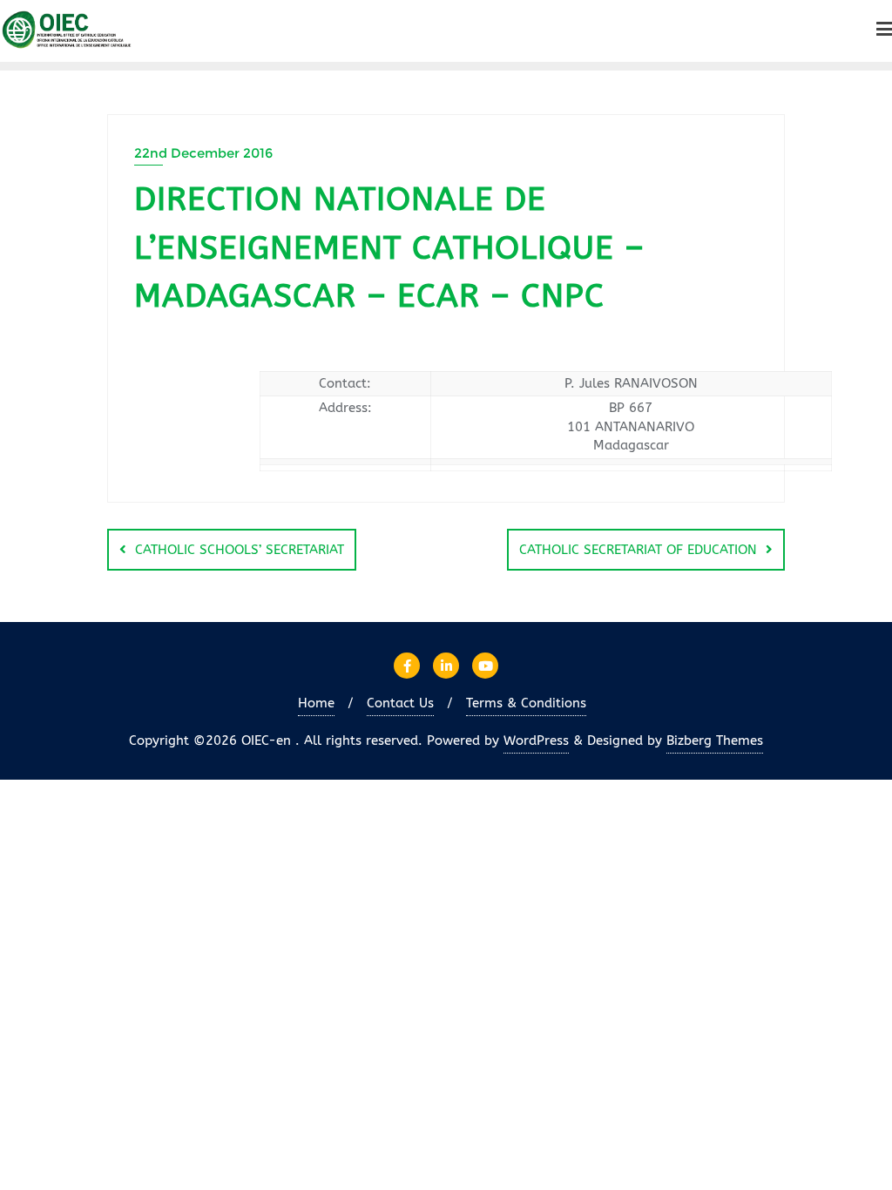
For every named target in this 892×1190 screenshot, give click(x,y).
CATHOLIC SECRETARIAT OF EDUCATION (638, 550)
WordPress (536, 740)
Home (316, 703)
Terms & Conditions (526, 703)
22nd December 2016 (203, 153)
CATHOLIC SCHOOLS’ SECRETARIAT (239, 550)
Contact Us (400, 703)
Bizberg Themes (714, 740)
